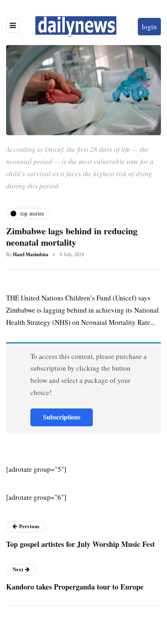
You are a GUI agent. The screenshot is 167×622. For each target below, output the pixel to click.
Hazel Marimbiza (30, 254)
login (149, 26)
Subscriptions (61, 417)
